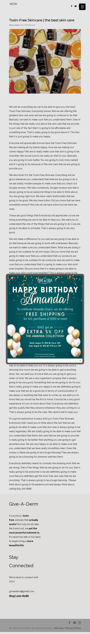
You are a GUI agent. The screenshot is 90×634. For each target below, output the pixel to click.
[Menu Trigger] (82, 7)
